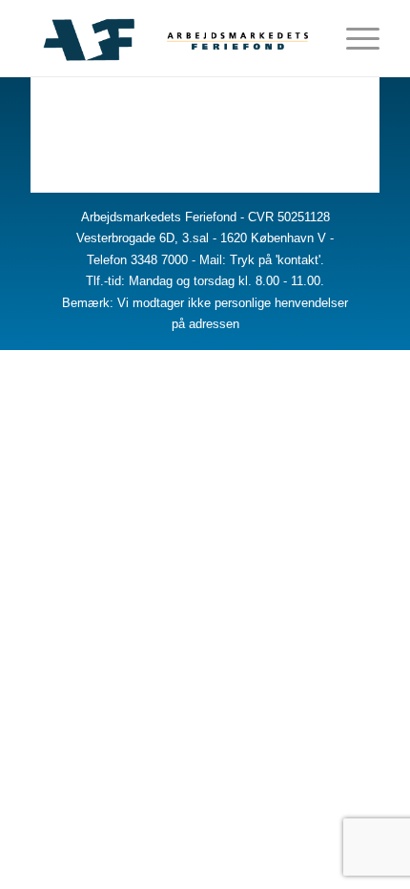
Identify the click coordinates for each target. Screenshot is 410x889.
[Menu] (353, 38)
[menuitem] (308, 38)
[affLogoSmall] (170, 38)
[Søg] (308, 38)
